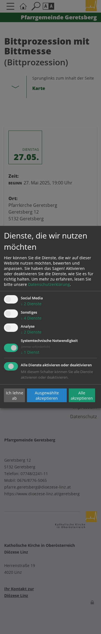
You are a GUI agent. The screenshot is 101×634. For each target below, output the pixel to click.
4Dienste (31, 318)
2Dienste (31, 303)
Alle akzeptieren (82, 395)
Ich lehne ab (14, 395)
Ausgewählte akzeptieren (47, 395)
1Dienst (30, 352)
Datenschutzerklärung (49, 284)
